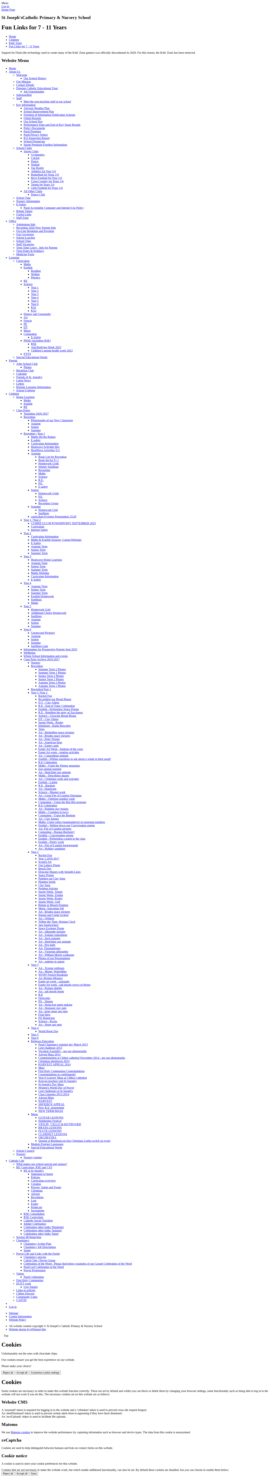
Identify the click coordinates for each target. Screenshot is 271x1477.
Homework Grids (48, 463)
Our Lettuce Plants (49, 865)
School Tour (23, 197)
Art (25, 317)
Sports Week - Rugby (50, 722)
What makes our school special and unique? (41, 1164)
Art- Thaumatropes (49, 948)
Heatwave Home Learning (46, 559)
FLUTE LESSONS (50, 1130)
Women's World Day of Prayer (56, 1087)
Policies (35, 1177)
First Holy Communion (29, 1280)
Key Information (26, 104)
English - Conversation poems (55, 835)
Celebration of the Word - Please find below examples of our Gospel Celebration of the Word (78, 1263)
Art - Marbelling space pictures (56, 732)
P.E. (40, 483)
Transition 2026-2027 (36, 413)
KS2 (33, 310)
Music (27, 330)
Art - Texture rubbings (51, 968)
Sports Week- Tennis (50, 891)
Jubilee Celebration (35, 1223)
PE (25, 324)
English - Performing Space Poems (58, 709)
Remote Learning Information (33, 387)
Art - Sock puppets (49, 938)
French (28, 320)
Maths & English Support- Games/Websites (56, 539)
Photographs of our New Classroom (52, 420)
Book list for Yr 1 (48, 460)
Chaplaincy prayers (35, 1257)
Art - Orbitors (46, 918)
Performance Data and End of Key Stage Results (52, 124)
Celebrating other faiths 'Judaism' (43, 1230)
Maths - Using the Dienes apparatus (59, 765)
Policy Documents (34, 128)
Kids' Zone (15, 43)
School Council (25, 1150)
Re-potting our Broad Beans (54, 699)
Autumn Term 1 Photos (52, 685)
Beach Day (44, 868)
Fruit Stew (44, 1014)
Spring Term (38, 549)
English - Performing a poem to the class (61, 838)
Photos (28, 367)
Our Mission (23, 81)
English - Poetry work (51, 842)
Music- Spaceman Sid (51, 908)
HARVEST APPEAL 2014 (54, 1064)
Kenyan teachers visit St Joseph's (57, 1081)
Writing (35, 274)
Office (12, 221)
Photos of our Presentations (54, 958)
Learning (14, 257)
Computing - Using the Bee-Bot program (62, 802)
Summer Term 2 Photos (52, 669)
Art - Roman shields (50, 988)
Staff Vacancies (25, 244)
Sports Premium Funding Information (45, 144)
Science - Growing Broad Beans (57, 715)
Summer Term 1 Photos (52, 672)
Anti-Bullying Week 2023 (46, 347)
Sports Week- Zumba (50, 895)
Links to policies (25, 1290)
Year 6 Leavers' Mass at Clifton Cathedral (62, 1077)
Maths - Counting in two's (53, 812)
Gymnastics (38, 154)
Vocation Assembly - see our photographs (62, 1051)
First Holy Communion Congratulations (61, 1071)
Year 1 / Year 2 (32, 519)
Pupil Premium (32, 131)
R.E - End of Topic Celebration (56, 705)
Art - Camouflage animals (53, 755)
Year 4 (35, 297)
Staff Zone (22, 217)
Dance (35, 161)
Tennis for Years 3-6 (42, 184)
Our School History (35, 78)
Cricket (35, 158)
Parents (13, 360)
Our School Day (33, 121)
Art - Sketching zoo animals (54, 772)
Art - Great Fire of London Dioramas (59, 795)
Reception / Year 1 (34, 433)
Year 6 (35, 304)
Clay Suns (44, 885)
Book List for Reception (52, 456)
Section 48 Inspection (28, 1237)
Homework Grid (48, 510)
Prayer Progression (35, 1270)
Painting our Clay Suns (51, 878)
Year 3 (35, 294)
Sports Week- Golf (49, 901)
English (28, 267)
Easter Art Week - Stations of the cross (60, 749)
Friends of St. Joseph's (29, 377)
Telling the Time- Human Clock (56, 921)
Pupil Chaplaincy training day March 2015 (63, 1044)
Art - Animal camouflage (52, 935)
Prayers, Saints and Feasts (46, 1187)
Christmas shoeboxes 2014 (54, 1061)
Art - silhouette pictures (51, 931)
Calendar (21, 373)
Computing (30, 334)
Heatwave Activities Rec (45, 446)
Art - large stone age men (53, 1011)
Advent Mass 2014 (49, 1054)
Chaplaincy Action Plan (37, 1243)
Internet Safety (39, 529)
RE (25, 280)
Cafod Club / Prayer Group (39, 1260)
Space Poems (46, 875)
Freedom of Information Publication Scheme (49, 114)
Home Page (8, 9)
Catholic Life (16, 1160)
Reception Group (48, 503)
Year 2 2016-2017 (48, 858)
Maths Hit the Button (43, 436)
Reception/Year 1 (41, 689)
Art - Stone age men (50, 1024)
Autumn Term (39, 546)
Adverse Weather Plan (37, 108)
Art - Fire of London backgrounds (58, 845)
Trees (41, 729)
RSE (34, 344)
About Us (14, 71)
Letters (20, 383)
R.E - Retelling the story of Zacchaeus (60, 712)
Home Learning (25, 397)
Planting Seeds (46, 881)
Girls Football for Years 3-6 (47, 187)
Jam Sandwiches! (48, 925)
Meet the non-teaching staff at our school (47, 101)
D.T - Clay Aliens (48, 702)
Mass (41, 1067)
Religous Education (42, 1041)
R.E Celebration (47, 762)
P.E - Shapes (45, 1001)
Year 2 (35, 290)
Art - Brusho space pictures (54, 735)
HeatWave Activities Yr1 (45, 450)
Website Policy (17, 1319)
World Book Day (48, 1031)
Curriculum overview (43, 1180)
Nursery (35, 662)
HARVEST (45, 1101)
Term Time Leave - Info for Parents (36, 247)
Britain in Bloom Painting (53, 905)
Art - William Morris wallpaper (56, 954)
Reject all (8, 1372)
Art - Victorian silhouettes (53, 951)
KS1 (33, 307)
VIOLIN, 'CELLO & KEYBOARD (59, 1124)
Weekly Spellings (48, 466)
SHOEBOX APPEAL (51, 1104)
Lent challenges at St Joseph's (55, 1091)
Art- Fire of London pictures (54, 828)
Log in (5, 6)
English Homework (42, 596)
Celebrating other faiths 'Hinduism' (44, 1227)
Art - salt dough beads (51, 991)
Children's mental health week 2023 (52, 350)
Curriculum (22, 260)
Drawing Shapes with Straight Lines (59, 871)
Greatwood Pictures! (43, 632)
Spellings (43, 513)
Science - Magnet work (51, 792)
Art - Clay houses (48, 818)
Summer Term (39, 553)
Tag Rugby (37, 168)
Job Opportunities (34, 91)
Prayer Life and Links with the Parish (38, 1253)
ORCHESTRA (47, 1137)
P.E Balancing (46, 1018)
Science (28, 284)
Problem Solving (48, 888)
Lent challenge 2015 (50, 1047)
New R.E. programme (51, 1107)
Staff (19, 98)
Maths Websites (40, 573)
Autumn (36, 423)
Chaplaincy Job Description (40, 1247)
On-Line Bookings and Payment (35, 231)
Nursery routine (33, 1157)
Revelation (37, 1197)
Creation (36, 1184)
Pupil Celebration (34, 1277)
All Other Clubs (33, 191)
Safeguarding (24, 94)
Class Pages (23, 410)
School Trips (23, 241)
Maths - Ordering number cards (56, 798)
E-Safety (21, 204)
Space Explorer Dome (51, 928)
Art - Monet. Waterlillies (52, 971)
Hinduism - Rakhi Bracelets (54, 725)
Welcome (21, 75)
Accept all (22, 1372)
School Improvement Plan (39, 111)
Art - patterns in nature (51, 961)
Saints (27, 1250)
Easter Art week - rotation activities (58, 752)
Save (34, 1473)
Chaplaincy (22, 1240)
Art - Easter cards (48, 745)
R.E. (41, 480)
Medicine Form (25, 254)
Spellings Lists (39, 646)
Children (14, 39)
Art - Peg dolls (46, 944)
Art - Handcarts (47, 788)
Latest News (23, 380)
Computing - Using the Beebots (56, 815)
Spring (35, 427)
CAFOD (21, 1300)
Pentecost (36, 1207)
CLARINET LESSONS (52, 1134)
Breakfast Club (25, 370)
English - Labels (47, 782)
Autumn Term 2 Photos (52, 682)
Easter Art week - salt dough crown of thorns (64, 984)
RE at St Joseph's (34, 1170)
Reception (29, 417)
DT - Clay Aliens (48, 719)
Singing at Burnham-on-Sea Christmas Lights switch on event (74, 1140)
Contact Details (25, 85)
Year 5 (35, 300)
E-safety (36, 440)
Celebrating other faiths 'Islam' (41, 1233)
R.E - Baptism (46, 785)
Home (12, 36)
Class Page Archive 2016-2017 (42, 659)
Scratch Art (44, 861)
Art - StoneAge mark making (55, 1004)
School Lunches (25, 237)
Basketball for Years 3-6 (45, 174)
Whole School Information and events (46, 656)
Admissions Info (25, 224)
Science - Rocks (47, 1021)
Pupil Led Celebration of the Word (44, 1267)
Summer (36, 430)
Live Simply (31, 1286)
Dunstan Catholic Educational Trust (37, 88)
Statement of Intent (42, 1174)
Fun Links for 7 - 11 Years (24, 46)
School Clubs (24, 148)
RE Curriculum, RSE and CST (34, 1167)
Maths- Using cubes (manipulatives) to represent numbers (71, 822)
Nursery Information (28, 201)
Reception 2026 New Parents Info (36, 227)
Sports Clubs (31, 151)
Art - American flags (50, 742)
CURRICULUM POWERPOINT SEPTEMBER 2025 (63, 523)
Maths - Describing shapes (53, 775)
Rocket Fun (45, 695)
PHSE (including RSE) (37, 340)
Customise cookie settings (45, 1372)
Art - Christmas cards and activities (58, 778)
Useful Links (23, 214)
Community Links (26, 1296)
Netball (35, 164)
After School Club (27, 363)
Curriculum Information (45, 443)
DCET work (23, 1283)
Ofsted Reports (32, 118)
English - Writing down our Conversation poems (66, 825)
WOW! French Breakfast (53, 974)
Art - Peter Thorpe (49, 739)
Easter (34, 1203)
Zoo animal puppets (49, 769)
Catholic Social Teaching (38, 1220)
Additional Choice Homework (48, 612)
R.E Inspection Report (37, 138)
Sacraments (37, 1210)
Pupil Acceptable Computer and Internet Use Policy (54, 207)
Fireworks (44, 998)
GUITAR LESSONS (50, 1117)
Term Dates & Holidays (30, 251)
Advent (35, 1194)
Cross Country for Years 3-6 (47, 181)
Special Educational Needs (31, 357)
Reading (36, 270)
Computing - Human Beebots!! (56, 832)
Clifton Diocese (25, 1293)
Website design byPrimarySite (27, 1329)
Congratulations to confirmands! (57, 1074)
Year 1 (35, 287)
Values (20, 1273)
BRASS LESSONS (50, 1127)
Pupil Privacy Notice (36, 134)
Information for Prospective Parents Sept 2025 (50, 649)
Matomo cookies (20, 1432)
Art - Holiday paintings (51, 848)
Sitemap (13, 1313)
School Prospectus (34, 141)
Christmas (37, 1190)
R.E (40, 994)
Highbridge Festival (49, 1120)
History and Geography (37, 314)
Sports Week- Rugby (50, 898)
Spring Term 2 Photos (51, 676)
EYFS (27, 353)
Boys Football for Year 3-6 (46, 177)
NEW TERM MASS (50, 1110)
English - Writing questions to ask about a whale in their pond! (74, 759)
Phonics (35, 277)
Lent (33, 1200)
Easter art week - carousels (53, 981)
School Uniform (25, 390)
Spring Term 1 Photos (51, 679)
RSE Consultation (34, 1213)
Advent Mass (46, 1097)
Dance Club (38, 194)
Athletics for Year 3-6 (43, 171)
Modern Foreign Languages (47, 1144)
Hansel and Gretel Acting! (53, 915)
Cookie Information (20, 1316)
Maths (27, 264)
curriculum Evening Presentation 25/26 (53, 516)
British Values (24, 211)
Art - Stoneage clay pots (52, 1008)
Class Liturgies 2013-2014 (53, 1094)
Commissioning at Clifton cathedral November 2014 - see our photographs (81, 1057)
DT (26, 327)
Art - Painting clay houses (53, 808)
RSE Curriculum (33, 1217)
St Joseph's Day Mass (51, 1084)
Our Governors (25, 234)
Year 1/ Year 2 (39, 692)
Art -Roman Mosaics (50, 978)
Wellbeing (29, 652)
